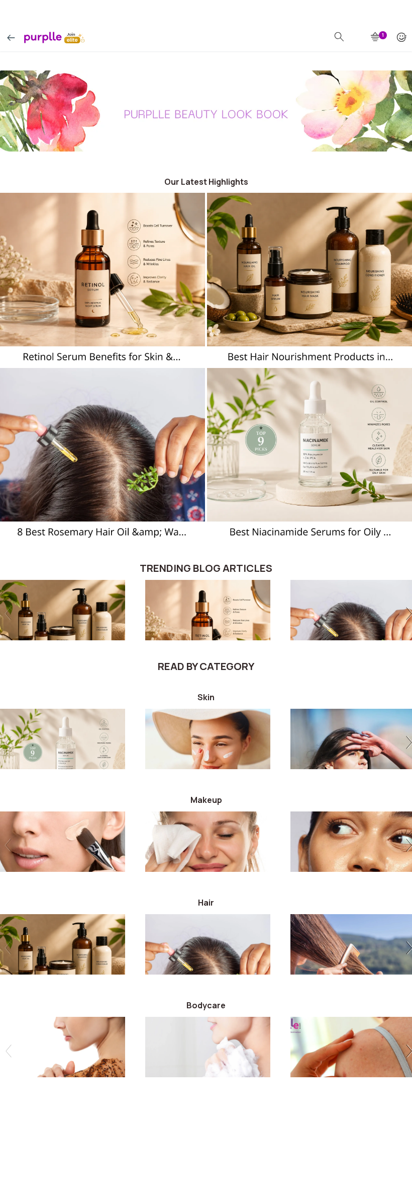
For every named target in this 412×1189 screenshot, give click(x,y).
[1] (376, 37)
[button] (407, 615)
